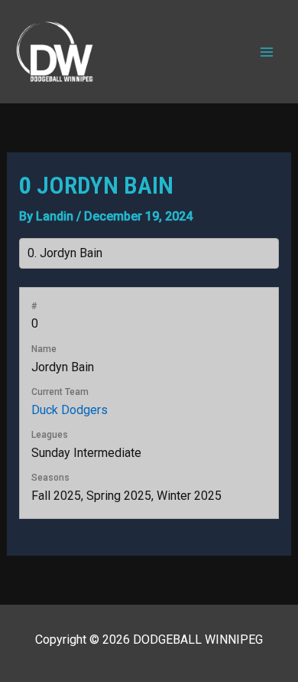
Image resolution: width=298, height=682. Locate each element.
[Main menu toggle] (267, 51)
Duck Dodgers (69, 410)
